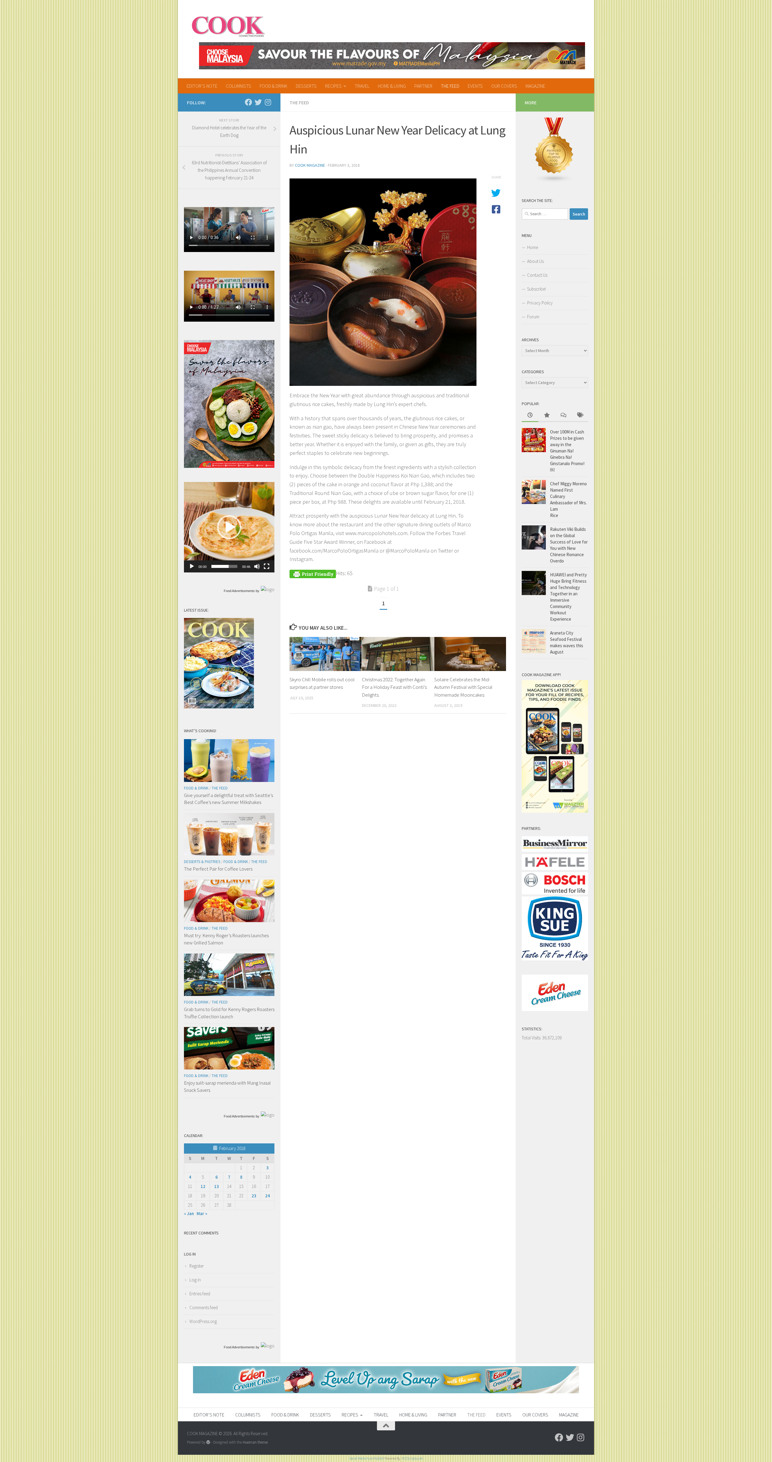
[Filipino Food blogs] (554, 181)
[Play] (192, 566)
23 (254, 1196)
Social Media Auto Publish (366, 1458)
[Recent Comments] (563, 415)
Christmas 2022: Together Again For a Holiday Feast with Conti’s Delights (394, 687)
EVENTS (475, 86)
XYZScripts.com (412, 1458)
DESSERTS (306, 86)
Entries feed (199, 1294)
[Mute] (257, 566)
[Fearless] (229, 466)
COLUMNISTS (238, 86)
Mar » (202, 1213)
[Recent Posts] (530, 415)
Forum (533, 317)
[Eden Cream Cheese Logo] (555, 1009)
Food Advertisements (239, 591)
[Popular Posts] (546, 415)
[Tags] (579, 415)
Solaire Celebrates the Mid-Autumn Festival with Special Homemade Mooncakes (463, 687)
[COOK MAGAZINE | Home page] (228, 25)
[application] (229, 527)
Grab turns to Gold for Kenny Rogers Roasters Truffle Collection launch (229, 1013)
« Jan (189, 1213)
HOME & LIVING (392, 86)
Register (196, 1266)
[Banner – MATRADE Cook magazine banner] (392, 55)
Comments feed (203, 1307)
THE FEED (450, 86)
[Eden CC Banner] (386, 1391)
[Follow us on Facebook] (248, 102)
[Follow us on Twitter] (258, 102)
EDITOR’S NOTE (202, 86)
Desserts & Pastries (202, 861)
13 (216, 1186)
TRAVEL (362, 86)
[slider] (224, 566)
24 (267, 1196)
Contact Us (537, 275)
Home (532, 247)
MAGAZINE (535, 86)
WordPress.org (203, 1321)
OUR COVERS (504, 86)
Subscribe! (536, 289)
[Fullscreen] (267, 566)
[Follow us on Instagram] (267, 102)
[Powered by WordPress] (208, 1442)
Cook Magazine (310, 165)
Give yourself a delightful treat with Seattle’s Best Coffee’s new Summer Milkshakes (228, 799)
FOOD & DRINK (273, 86)
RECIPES (333, 86)
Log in (195, 1280)
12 (203, 1186)
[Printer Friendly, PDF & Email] (313, 573)
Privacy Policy (540, 303)
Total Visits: (532, 1038)
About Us (535, 261)
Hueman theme (255, 1442)
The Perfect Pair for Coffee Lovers (218, 868)
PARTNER (423, 86)
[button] (229, 527)
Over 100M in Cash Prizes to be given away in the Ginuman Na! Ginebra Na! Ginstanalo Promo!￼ (567, 451)
